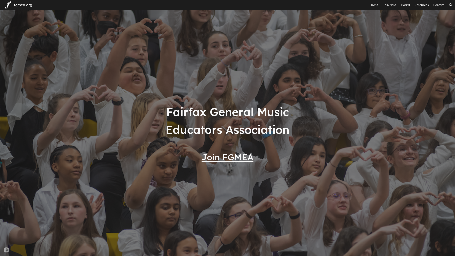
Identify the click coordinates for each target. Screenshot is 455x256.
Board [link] (405, 5)
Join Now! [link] (390, 5)
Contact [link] (438, 5)
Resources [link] (421, 5)
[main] (227, 120)
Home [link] (374, 5)
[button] (450, 5)
